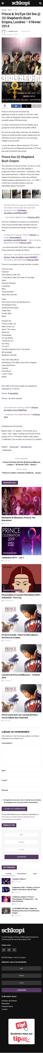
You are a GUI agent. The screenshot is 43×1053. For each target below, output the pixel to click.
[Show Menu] (3, 3)
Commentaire (7, 743)
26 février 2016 (7, 640)
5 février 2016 (7, 720)
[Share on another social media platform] (36, 106)
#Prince (34, 407)
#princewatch (15, 237)
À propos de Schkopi (9, 1001)
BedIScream (13, 31)
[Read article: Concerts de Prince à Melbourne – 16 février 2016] (21, 658)
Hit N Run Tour (26, 447)
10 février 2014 (25, 31)
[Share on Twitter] (26, 106)
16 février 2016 (7, 680)
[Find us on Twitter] (9, 950)
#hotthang (22, 210)
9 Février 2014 (33, 217)
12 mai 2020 (6, 523)
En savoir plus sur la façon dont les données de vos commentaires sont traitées (20, 817)
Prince (10, 10)
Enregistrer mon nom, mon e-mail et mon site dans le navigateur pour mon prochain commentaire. (22, 801)
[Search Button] (40, 3)
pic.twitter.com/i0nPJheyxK (15, 240)
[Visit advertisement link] (21, 1031)
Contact (4, 1009)
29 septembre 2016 (8, 600)
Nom (4, 771)
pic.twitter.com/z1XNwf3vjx (15, 410)
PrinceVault (13, 393)
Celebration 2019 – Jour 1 (13, 557)
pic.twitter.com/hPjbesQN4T (15, 213)
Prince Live (7, 450)
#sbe (13, 257)
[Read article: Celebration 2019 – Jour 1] (21, 541)
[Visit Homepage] (21, 3)
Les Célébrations (9, 553)
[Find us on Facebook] (4, 950)
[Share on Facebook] (16, 106)
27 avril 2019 (6, 560)
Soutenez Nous (7, 1006)
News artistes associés (12, 590)
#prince (33, 235)
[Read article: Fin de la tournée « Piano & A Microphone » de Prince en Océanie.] (21, 618)
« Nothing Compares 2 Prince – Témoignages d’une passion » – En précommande (24, 899)
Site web (5, 790)
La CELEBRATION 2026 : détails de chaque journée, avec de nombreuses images (25, 911)
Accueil (4, 10)
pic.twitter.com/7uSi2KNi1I (26, 257)
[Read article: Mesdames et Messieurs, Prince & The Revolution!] (21, 501)
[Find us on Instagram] (14, 950)
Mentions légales (20, 957)
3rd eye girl (14, 447)
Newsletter (6, 1003)
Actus (15, 10)
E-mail (5, 780)
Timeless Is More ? (19, 879)
